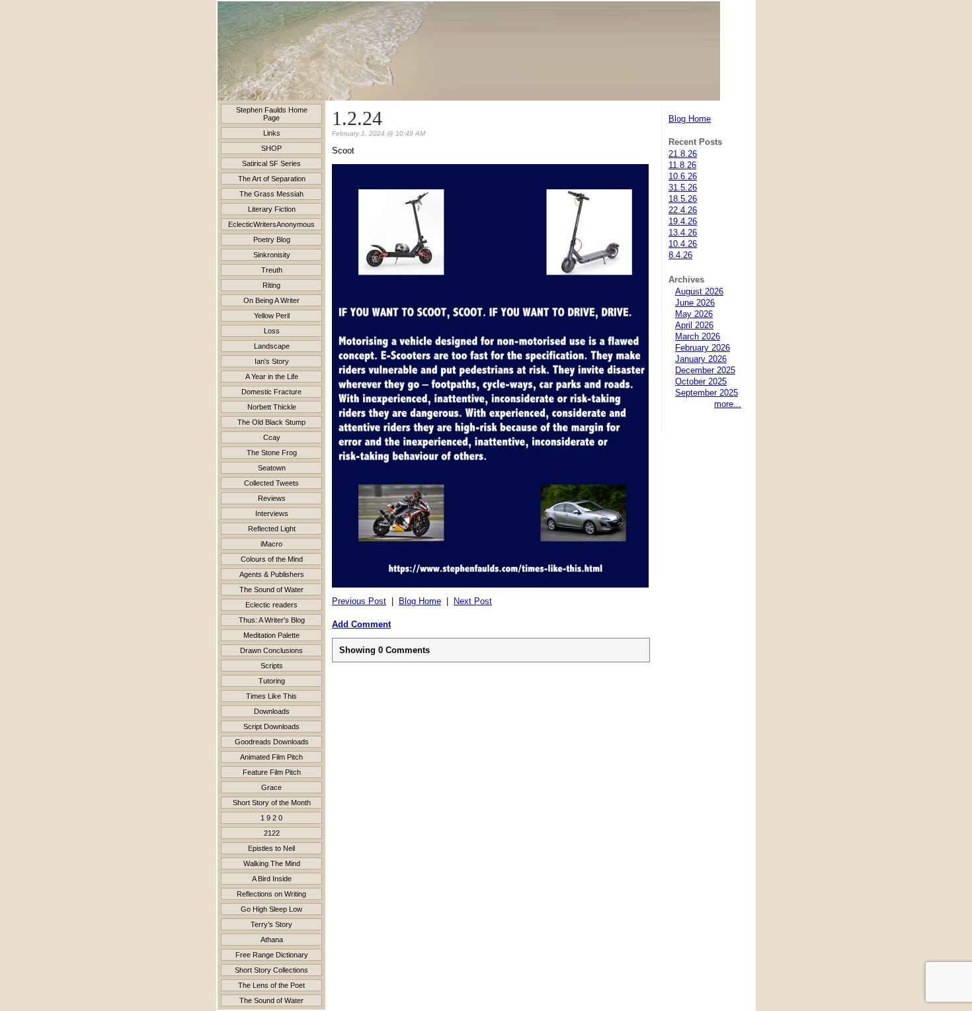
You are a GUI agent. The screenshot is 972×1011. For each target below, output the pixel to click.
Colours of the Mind (272, 559)
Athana (272, 940)
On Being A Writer (271, 300)
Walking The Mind (271, 863)
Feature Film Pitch (272, 772)
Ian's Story (272, 361)
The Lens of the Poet (271, 985)
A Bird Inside (272, 879)
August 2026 (699, 291)
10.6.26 (682, 176)
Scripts (272, 666)
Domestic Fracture (271, 392)
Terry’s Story (271, 924)
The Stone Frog (272, 453)
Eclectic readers (271, 605)
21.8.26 (682, 154)
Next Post (473, 601)
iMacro (271, 544)
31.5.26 (682, 188)
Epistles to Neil (271, 848)
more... (727, 404)
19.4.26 (682, 221)
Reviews (272, 498)
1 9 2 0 (271, 818)
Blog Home (689, 119)
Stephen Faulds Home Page (271, 114)
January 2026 (701, 359)
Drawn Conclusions (271, 650)
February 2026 (702, 348)
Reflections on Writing (271, 894)
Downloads (272, 711)
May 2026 (694, 314)
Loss (272, 331)
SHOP (271, 148)
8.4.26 (680, 255)
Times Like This (271, 696)
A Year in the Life (271, 376)
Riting (271, 285)
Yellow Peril (272, 316)
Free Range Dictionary (271, 955)
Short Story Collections (271, 970)
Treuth (271, 270)
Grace (271, 787)
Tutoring (272, 681)
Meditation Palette (271, 635)
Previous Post (359, 601)
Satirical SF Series (271, 163)
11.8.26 (682, 165)
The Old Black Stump (271, 422)
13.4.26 (682, 233)
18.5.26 (682, 199)
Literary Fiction (272, 209)
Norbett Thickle (271, 407)
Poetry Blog (271, 239)
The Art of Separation (271, 179)
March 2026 (697, 336)
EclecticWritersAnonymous (271, 224)
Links (271, 133)
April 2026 (694, 325)
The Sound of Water (271, 589)
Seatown (272, 468)
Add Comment (361, 624)
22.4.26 (682, 210)
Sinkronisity (271, 255)
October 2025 (701, 381)
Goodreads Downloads (272, 742)
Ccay (271, 437)
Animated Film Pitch (271, 757)
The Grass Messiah (271, 194)
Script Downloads (271, 726)
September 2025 (706, 393)
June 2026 (695, 303)
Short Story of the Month (272, 803)
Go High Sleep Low (271, 909)
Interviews (271, 513)
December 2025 (705, 370)
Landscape (272, 346)
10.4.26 (682, 244)
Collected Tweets (271, 483)
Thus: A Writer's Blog (272, 620)
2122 (272, 833)
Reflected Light (272, 529)
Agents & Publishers (271, 574)
